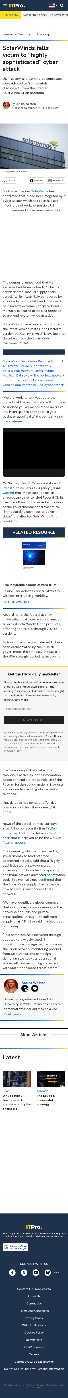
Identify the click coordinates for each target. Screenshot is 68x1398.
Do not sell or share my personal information (34, 1369)
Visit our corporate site (49, 1236)
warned (8, 493)
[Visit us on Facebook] (12, 1272)
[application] (34, 450)
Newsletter (58, 180)
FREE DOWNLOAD (16, 602)
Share (12, 180)
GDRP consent (34, 1347)
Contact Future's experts (34, 1289)
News (54, 108)
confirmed (46, 879)
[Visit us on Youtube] (36, 1272)
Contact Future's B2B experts (34, 1361)
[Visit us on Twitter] (24, 1272)
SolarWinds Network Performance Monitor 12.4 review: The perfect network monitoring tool (34, 375)
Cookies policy (34, 1332)
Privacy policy (34, 1318)
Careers (34, 1354)
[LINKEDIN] (36, 988)
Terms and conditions (34, 1311)
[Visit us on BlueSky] (46, 1272)
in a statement (14, 421)
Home (7, 34)
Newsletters (34, 1340)
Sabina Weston (25, 104)
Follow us (39, 180)
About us (34, 1296)
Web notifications (34, 1325)
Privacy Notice (54, 736)
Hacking (43, 34)
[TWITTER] (26, 988)
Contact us (34, 1303)
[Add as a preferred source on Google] (15, 1247)
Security (24, 34)
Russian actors (14, 842)
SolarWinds (39, 191)
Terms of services (48, 732)
